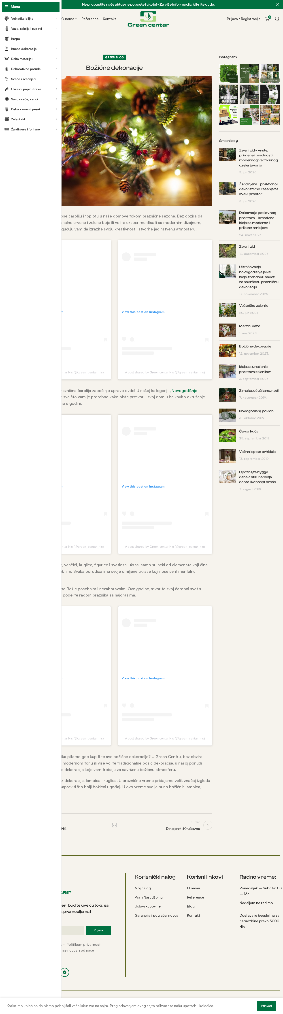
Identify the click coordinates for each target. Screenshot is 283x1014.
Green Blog (114, 57)
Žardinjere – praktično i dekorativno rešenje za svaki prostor (258, 189)
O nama (193, 888)
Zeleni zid (247, 247)
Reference (195, 897)
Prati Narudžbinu (149, 897)
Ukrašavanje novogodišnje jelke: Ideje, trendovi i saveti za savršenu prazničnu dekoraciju (259, 277)
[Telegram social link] (64, 972)
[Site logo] (148, 18)
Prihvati (266, 1006)
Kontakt (193, 915)
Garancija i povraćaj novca (156, 915)
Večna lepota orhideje (257, 452)
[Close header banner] (277, 4)
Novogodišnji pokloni (256, 411)
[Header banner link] (148, 4)
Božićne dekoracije (255, 346)
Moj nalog (143, 888)
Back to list (114, 825)
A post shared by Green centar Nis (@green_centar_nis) (64, 372)
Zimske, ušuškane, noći (259, 391)
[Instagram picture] (228, 73)
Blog (191, 906)
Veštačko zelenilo (253, 306)
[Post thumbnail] (227, 161)
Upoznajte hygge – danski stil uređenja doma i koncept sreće (257, 477)
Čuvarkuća (248, 431)
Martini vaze (249, 326)
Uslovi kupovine (148, 906)
